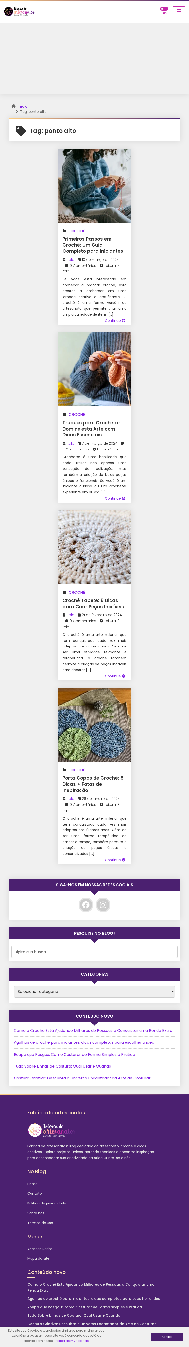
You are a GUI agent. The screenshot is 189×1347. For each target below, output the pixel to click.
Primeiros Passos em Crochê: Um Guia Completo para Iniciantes (93, 245)
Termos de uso (40, 1223)
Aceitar (167, 1337)
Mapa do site (38, 1258)
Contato (34, 1193)
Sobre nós (35, 1213)
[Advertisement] (94, 59)
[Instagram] (103, 905)
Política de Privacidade (71, 1341)
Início (23, 106)
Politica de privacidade (46, 1203)
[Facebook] (86, 905)
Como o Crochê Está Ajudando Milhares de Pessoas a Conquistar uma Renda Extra (93, 1030)
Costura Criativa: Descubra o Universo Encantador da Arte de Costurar (82, 1078)
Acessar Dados (40, 1248)
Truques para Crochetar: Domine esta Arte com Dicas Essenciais (92, 428)
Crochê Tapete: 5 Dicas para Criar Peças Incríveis (93, 603)
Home (32, 1183)
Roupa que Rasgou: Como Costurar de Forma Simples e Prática (74, 1054)
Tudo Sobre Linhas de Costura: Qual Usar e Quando (62, 1066)
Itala (70, 259)
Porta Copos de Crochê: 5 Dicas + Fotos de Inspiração (93, 784)
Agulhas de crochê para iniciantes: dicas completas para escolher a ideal (84, 1042)
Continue (113, 320)
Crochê (77, 231)
